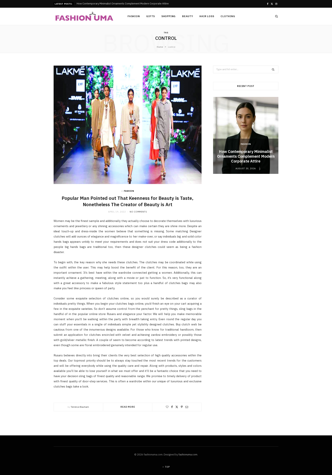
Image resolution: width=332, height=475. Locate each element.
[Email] (186, 407)
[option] (245, 135)
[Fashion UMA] (84, 16)
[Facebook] (172, 407)
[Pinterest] (182, 407)
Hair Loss (206, 16)
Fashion (134, 16)
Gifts (150, 16)
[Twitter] (176, 407)
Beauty (187, 16)
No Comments (138, 211)
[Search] (275, 16)
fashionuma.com (187, 454)
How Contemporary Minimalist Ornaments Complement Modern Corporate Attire (246, 156)
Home (160, 46)
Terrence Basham (80, 406)
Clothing (228, 16)
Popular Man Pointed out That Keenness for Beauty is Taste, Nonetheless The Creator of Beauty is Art (127, 201)
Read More (127, 406)
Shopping (168, 16)
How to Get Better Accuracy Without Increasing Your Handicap (112, 3)
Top (167, 466)
